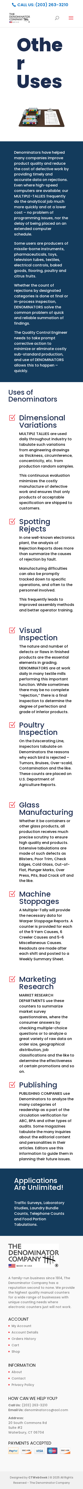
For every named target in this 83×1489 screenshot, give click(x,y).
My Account (21, 1326)
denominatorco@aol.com (46, 1410)
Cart (15, 1345)
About (17, 1372)
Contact (19, 1378)
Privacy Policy (23, 1384)
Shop (16, 1351)
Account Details (25, 1332)
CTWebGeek (37, 1477)
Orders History (24, 1338)
